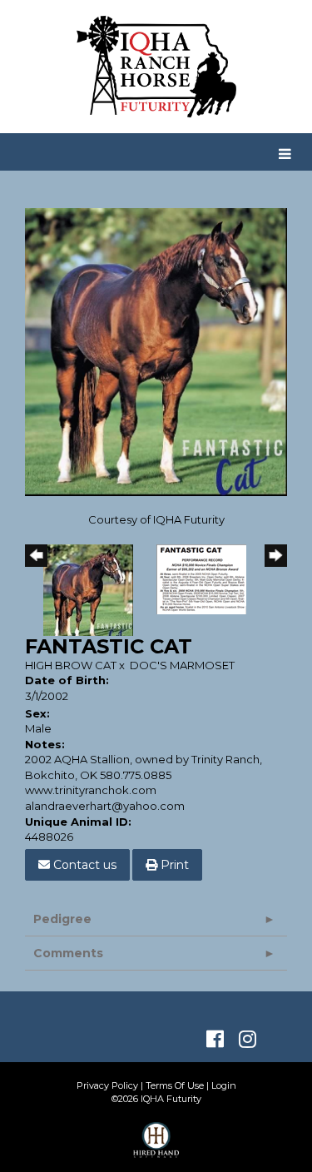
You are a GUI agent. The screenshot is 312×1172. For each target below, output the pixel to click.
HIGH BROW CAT (70, 665)
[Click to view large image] (156, 351)
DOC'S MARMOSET (182, 665)
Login (223, 1085)
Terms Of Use (175, 1085)
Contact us (83, 864)
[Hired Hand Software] (156, 1147)
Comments (68, 953)
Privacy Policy (107, 1085)
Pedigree (62, 918)
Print (173, 864)
